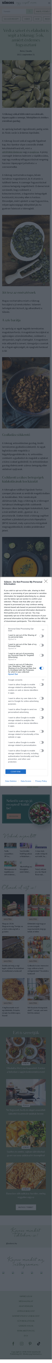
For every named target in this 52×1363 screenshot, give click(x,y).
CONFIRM (16, 772)
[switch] (41, 636)
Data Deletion (11, 781)
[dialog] (26, 681)
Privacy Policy (41, 781)
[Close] (46, 582)
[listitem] (26, 629)
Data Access (26, 781)
